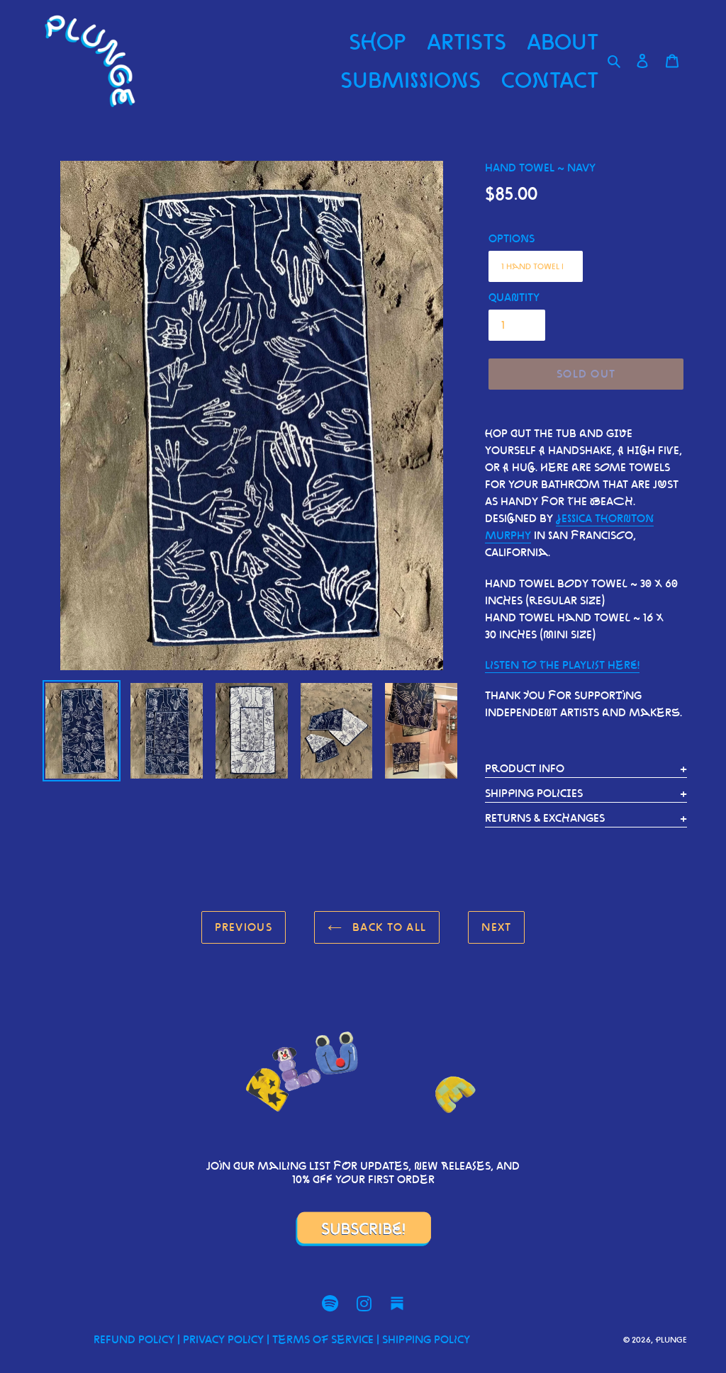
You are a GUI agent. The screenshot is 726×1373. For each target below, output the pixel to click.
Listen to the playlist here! (562, 665)
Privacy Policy (223, 1339)
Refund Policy (134, 1339)
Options (511, 238)
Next (496, 927)
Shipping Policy (426, 1339)
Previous (243, 927)
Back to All (387, 927)
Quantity (514, 297)
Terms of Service (323, 1339)
